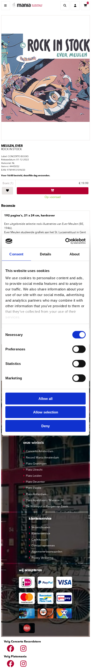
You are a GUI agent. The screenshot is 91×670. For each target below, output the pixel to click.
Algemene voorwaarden (47, 551)
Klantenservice (41, 533)
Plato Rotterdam (36, 494)
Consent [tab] (16, 254)
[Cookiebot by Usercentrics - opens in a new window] (65, 241)
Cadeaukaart (40, 539)
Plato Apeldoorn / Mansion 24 (45, 500)
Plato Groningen (36, 463)
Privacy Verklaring (42, 558)
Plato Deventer (35, 482)
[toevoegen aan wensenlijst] (7, 190)
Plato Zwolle (33, 488)
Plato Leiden (34, 476)
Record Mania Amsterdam (42, 457)
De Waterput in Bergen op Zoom (47, 506)
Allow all (45, 398)
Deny (45, 426)
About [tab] (75, 254)
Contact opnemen (43, 545)
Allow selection (45, 412)
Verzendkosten (41, 527)
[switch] (79, 349)
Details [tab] (45, 254)
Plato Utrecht (34, 470)
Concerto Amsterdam (39, 451)
